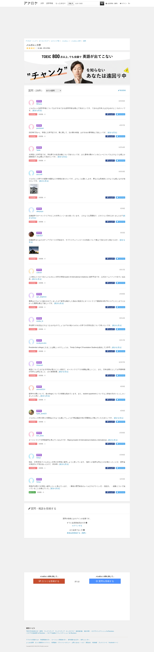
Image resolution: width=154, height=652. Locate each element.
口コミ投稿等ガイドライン (42, 642)
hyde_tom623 (41, 414)
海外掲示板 (79, 631)
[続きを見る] (37, 110)
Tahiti (38, 150)
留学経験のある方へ (73, 639)
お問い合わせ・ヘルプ (78, 642)
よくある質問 (30, 642)
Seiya (38, 458)
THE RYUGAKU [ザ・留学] (34, 631)
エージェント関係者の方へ (59, 639)
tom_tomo (40, 436)
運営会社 (88, 642)
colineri (39, 272)
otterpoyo (39, 211)
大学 (42, 3)
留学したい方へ (85, 639)
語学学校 (49, 3)
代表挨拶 (94, 642)
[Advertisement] (77, 22)
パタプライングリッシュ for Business (102, 631)
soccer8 (39, 174)
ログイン (124, 3)
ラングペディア (49, 631)
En (129, 3)
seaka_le (39, 321)
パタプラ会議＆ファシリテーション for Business (61, 633)
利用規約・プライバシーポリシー (61, 642)
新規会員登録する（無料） (77, 533)
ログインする (77, 525)
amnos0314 (40, 389)
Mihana (39, 104)
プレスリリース (102, 642)
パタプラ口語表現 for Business (35, 633)
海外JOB (86, 631)
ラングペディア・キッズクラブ (64, 631)
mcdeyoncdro (41, 343)
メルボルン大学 (33, 45)
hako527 (39, 236)
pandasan (40, 128)
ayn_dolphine (41, 297)
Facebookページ (113, 642)
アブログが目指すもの (32, 639)
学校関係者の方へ (45, 639)
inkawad (39, 365)
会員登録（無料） (113, 3)
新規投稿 (123, 90)
